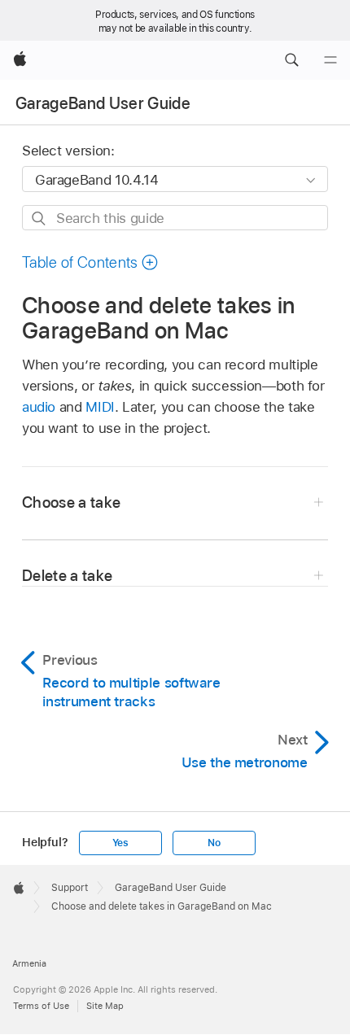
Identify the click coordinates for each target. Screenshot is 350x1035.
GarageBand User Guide (102, 103)
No (214, 843)
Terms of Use (41, 1005)
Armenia (29, 963)
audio (38, 407)
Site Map (105, 1005)
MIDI (100, 407)
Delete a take (67, 575)
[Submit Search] (39, 218)
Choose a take (71, 502)
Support (69, 887)
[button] (291, 60)
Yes (120, 843)
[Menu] (330, 60)
